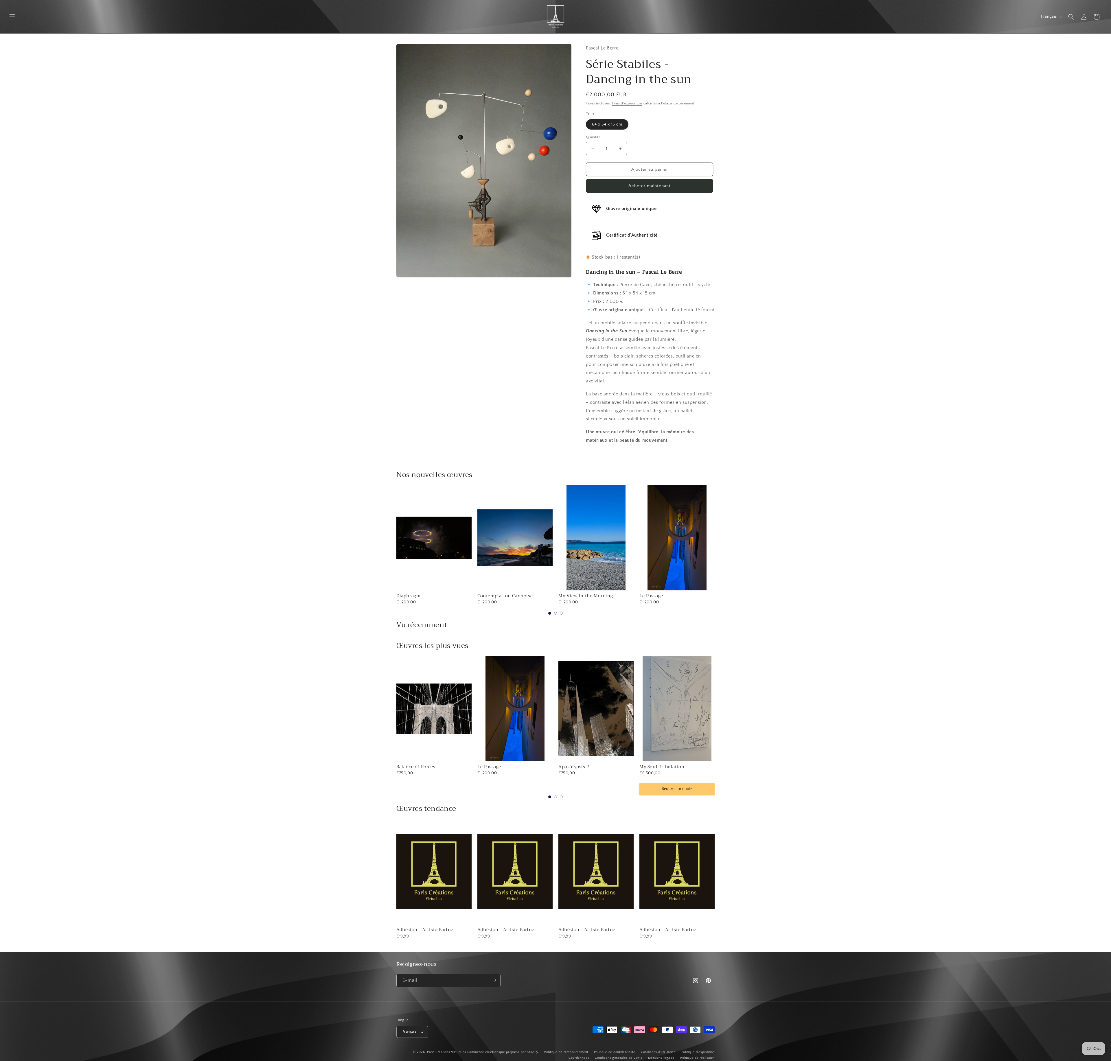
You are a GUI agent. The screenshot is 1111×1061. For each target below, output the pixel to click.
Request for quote (596, 788)
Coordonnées (579, 1058)
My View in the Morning (585, 596)
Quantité (593, 137)
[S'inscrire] (494, 980)
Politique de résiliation (697, 1058)
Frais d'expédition (627, 103)
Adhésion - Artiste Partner (425, 929)
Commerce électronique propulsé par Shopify (502, 1052)
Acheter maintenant (649, 185)
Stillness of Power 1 (661, 767)
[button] (12, 16)
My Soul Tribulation (580, 767)
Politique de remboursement (566, 1052)
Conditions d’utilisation (658, 1052)
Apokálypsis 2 (492, 767)
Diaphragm (408, 596)
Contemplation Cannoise (505, 596)
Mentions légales (661, 1058)
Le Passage (651, 596)
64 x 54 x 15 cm (607, 124)
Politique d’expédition (698, 1052)
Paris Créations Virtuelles (446, 1052)
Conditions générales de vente (618, 1058)
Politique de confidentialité (614, 1052)
